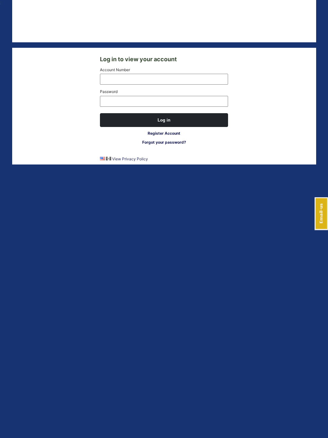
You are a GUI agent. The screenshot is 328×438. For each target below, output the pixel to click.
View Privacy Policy (130, 158)
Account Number (115, 69)
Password (109, 91)
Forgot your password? (164, 142)
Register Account (164, 133)
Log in (164, 120)
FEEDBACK (321, 213)
